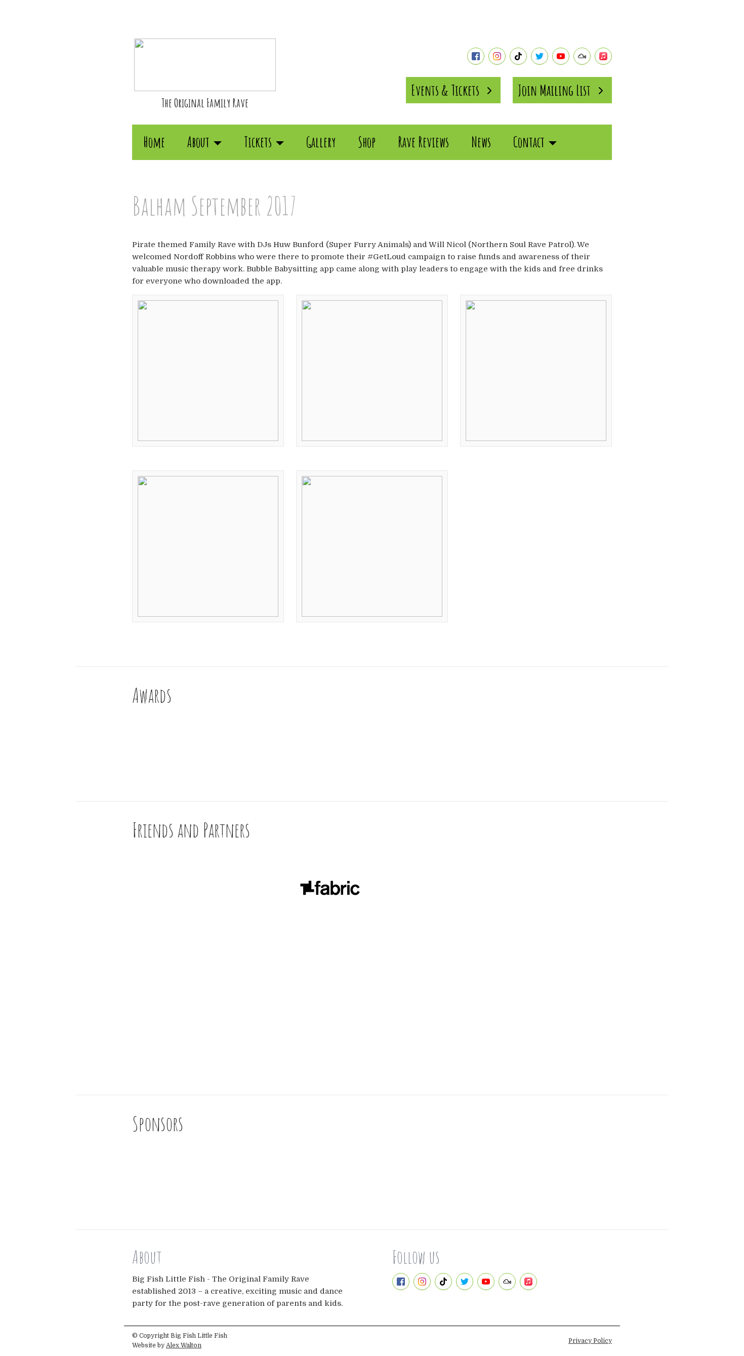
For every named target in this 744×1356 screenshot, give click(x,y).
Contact (529, 142)
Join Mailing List (554, 90)
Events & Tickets (445, 90)
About (198, 142)
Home (154, 142)
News (481, 142)
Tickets (258, 142)
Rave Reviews (423, 142)
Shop (367, 142)
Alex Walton (183, 1345)
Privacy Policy (590, 1340)
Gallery (321, 142)
